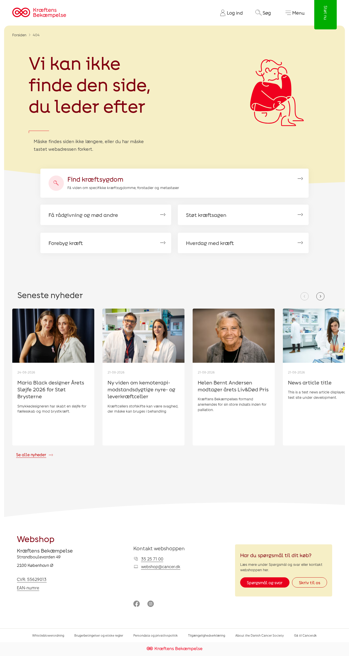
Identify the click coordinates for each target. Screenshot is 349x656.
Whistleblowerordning (48, 635)
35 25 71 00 (152, 558)
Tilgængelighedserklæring (206, 635)
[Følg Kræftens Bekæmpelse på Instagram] (150, 604)
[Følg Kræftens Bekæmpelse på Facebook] (136, 604)
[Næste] (320, 296)
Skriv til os (309, 582)
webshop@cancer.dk (160, 566)
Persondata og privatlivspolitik (155, 635)
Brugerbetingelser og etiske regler (98, 635)
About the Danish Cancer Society (259, 635)
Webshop (35, 539)
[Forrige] (304, 296)
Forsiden (19, 35)
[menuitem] (229, 12)
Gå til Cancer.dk (305, 635)
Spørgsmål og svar (265, 582)
